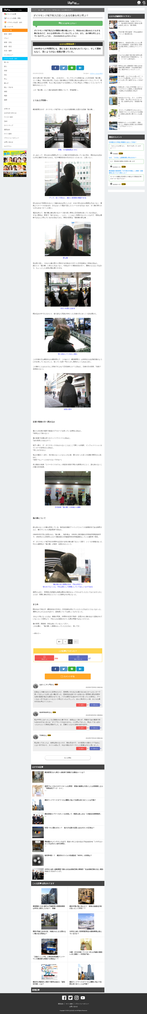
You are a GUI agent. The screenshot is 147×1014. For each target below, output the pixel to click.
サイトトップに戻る (17, 10)
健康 (5, 100)
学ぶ (5, 79)
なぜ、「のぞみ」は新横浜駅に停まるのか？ (122, 157)
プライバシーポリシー (11, 138)
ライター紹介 (8, 117)
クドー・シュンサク (96, 73)
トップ (34, 10)
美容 (5, 70)
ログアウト (8, 146)
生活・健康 (8, 50)
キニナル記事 (11, 14)
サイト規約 (8, 134)
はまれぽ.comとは (10, 113)
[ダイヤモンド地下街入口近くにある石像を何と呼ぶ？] (80, 67)
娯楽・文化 (8, 42)
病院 (5, 91)
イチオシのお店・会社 (14, 22)
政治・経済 (8, 34)
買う (5, 66)
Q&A (5, 121)
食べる (6, 62)
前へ (59, 641)
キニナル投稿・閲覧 (14, 18)
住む (5, 75)
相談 (5, 95)
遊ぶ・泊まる (8, 87)
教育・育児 (8, 46)
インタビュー (8, 55)
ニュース (10, 26)
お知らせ (7, 109)
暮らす (6, 83)
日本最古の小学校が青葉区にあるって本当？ (122, 142)
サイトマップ (8, 125)
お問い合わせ (8, 142)
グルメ (6, 38)
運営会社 (7, 129)
